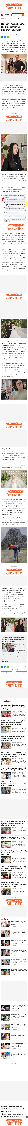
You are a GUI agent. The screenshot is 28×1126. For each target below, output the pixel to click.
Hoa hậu (22, 19)
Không (21, 672)
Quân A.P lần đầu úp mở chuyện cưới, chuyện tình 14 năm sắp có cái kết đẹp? (19, 1027)
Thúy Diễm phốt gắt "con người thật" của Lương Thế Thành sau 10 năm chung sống (19, 1046)
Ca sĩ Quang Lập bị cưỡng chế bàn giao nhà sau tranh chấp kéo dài (18, 1055)
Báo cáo (25, 34)
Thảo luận (21, 34)
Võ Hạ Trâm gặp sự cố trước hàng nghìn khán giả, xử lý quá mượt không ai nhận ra (18, 1036)
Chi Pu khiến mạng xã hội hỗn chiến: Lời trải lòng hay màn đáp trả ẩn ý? (19, 972)
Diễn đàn (6, 14)
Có (6, 672)
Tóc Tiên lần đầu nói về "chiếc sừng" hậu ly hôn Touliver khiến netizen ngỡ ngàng (19, 962)
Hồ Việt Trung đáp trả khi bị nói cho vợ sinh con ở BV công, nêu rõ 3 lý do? (19, 924)
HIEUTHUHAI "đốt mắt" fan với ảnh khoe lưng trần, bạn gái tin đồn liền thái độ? (18, 1017)
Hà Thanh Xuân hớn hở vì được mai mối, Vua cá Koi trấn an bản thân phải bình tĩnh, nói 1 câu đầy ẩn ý (13, 639)
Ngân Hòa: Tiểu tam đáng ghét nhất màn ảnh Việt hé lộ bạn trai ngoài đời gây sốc (19, 952)
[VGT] (2, 14)
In (26, 667)
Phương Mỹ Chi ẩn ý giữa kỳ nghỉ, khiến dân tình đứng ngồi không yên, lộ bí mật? (18, 1008)
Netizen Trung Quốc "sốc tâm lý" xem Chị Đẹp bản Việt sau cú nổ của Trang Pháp (19, 943)
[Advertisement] (14, 1072)
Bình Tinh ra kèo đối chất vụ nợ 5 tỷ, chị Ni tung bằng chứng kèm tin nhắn (18, 933)
